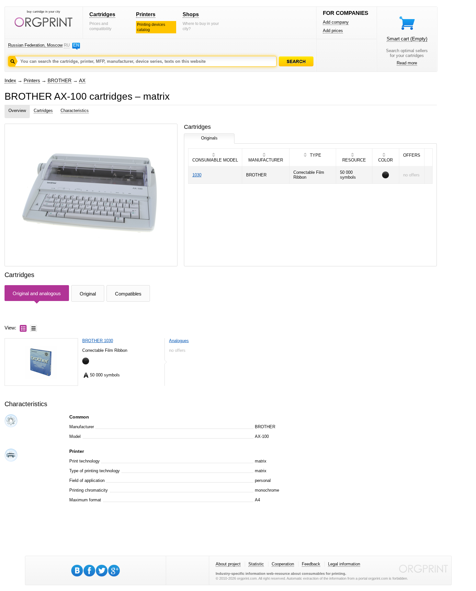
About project (228, 564)
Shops (191, 14)
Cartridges (102, 14)
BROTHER (60, 80)
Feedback (311, 564)
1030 (196, 175)
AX (82, 80)
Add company (336, 22)
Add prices (333, 30)
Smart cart (407, 38)
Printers (145, 14)
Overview (17, 110)
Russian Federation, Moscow (35, 45)
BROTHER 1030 (97, 340)
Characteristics (75, 110)
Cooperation (283, 564)
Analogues (179, 340)
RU (67, 45)
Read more (407, 63)
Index (10, 80)
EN (76, 45)
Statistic (256, 564)
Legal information (344, 564)
